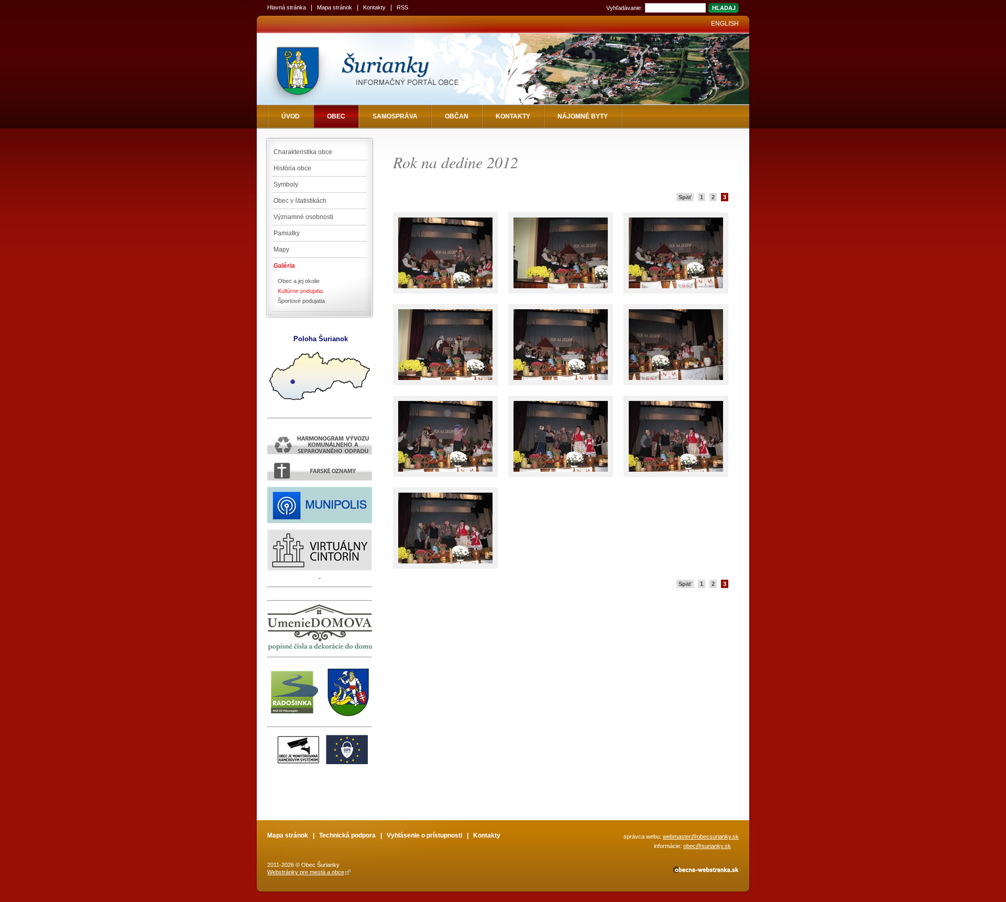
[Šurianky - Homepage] (384, 69)
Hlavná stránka (286, 7)
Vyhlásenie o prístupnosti (424, 835)
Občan (456, 116)
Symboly (286, 184)
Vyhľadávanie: (624, 8)
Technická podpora (347, 835)
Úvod (290, 116)
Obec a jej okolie (299, 281)
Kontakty (374, 7)
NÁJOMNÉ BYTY (582, 116)
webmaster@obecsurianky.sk (701, 836)
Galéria (284, 265)
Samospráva (395, 116)
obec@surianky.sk (707, 846)
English (725, 23)
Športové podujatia (301, 301)
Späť (685, 197)
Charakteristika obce (303, 152)
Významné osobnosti (303, 217)
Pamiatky (287, 233)
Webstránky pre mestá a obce (305, 872)
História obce (292, 168)
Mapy (281, 249)
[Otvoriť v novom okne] (705, 871)
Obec (336, 116)
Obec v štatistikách (300, 200)
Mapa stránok (334, 7)
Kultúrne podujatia (300, 291)
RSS (402, 7)
